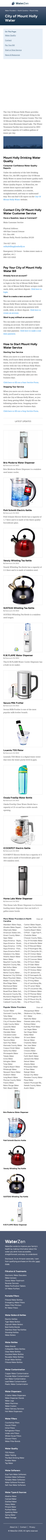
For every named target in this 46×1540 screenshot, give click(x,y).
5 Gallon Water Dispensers (15, 1395)
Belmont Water (9, 970)
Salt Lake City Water (11, 1037)
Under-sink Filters (12, 1433)
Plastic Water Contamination (16, 1384)
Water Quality (10, 35)
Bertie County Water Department (16, 973)
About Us (13, 1527)
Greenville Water (10, 1019)
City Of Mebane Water (33, 991)
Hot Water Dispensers (13, 1411)
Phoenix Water (9, 1029)
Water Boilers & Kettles (15, 1315)
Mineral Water (10, 1507)
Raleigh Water (29, 1072)
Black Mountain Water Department (17, 978)
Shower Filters (11, 1439)
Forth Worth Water (31, 1056)
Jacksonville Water (31, 1059)
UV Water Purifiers (12, 1289)
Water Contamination (15, 1369)
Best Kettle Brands (12, 1327)
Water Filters (11, 1418)
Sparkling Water (11, 1512)
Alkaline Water (11, 1496)
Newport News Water (12, 1072)
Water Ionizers (10, 1278)
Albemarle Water (10, 930)
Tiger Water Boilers (12, 1322)
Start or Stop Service (13, 50)
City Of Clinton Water (32, 954)
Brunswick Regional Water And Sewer (18, 997)
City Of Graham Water (33, 967)
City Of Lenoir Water (32, 986)
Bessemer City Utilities (12, 975)
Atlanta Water (29, 1064)
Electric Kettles (11, 1319)
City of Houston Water (12, 1021)
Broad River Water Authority (14, 991)
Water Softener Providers (15, 1482)
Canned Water (10, 1499)
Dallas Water (29, 1035)
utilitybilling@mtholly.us (14, 246)
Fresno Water (8, 1083)
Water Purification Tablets (15, 1286)
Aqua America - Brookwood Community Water (22, 943)
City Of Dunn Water (32, 962)
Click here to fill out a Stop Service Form (20, 411)
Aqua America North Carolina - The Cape (19, 951)
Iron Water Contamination (15, 1379)
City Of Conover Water (33, 959)
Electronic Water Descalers (15, 1275)
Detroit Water (29, 1061)
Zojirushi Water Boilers (14, 1324)
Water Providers (10, 11)
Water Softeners (12, 1470)
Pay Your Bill (10, 45)
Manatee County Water (33, 1077)
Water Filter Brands (12, 1441)
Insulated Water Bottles (14, 1354)
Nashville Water (30, 1019)
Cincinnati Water (30, 1053)
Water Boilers (10, 1335)
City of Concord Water (33, 957)
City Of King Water (31, 981)
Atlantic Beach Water (11, 957)
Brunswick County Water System (16, 994)
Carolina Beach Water (32, 930)
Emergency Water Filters (15, 1302)
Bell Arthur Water (10, 967)
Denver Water (29, 1040)
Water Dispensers (13, 1391)
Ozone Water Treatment (14, 1281)
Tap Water (9, 1463)
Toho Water (7, 1016)
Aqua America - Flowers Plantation (17, 949)
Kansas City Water (31, 1075)
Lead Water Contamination (15, 1381)
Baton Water (8, 959)
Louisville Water (9, 1027)
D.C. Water (28, 1016)
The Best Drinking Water (14, 1458)
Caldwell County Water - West (15, 1002)
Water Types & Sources (15, 1492)
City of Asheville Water (33, 943)
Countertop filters (12, 1423)
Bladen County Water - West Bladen (17, 981)
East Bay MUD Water (32, 1027)
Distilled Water (11, 1502)
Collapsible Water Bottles (15, 1349)
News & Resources (12, 55)
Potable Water (10, 1460)
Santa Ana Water (10, 1051)
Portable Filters (12, 1296)
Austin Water (29, 1088)
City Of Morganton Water (34, 997)
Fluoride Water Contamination (17, 1376)
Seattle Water (29, 1048)
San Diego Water (30, 1032)
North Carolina (23, 11)
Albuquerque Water (31, 1011)
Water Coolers (10, 1406)
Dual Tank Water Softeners (15, 1474)
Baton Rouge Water (11, 1085)
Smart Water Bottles (13, 1360)
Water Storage (10, 1518)
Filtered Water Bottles (13, 1300)
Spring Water (10, 1515)
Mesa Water (28, 1080)
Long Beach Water (10, 1077)
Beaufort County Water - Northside (17, 962)
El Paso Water (29, 1069)
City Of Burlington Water (34, 949)
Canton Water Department (34, 925)
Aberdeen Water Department (14, 925)
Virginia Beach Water (11, 1067)
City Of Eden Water (31, 965)
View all (37, 919)
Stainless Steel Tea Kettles (15, 1330)
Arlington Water (9, 1061)
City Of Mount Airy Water (34, 999)
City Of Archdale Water (33, 941)
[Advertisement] (23, 84)
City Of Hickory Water (32, 970)
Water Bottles (11, 1342)
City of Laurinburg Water (33, 983)
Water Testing (10, 1455)
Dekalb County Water (32, 1085)
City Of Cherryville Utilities (34, 951)
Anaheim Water (9, 1075)
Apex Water (8, 938)
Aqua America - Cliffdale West (15, 946)
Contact (8, 40)
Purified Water (10, 1510)
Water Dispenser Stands (14, 1398)
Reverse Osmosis (12, 1283)
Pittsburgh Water (10, 1069)
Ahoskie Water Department (14, 927)
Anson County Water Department (16, 935)
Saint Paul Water (9, 1043)
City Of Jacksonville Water (34, 973)
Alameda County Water (12, 1045)
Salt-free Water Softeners (15, 1485)
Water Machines (11, 1403)
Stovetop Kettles (12, 1332)
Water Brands (10, 1346)
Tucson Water (8, 1011)
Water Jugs (9, 1401)
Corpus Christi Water (11, 1048)
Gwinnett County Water (12, 1013)
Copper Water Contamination (17, 1373)
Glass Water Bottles (13, 1352)
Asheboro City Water (11, 954)
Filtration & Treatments (15, 1271)
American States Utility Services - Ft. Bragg (20, 933)
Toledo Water (8, 1056)
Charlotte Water (30, 935)
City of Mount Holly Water (34, 1002)
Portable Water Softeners (15, 1480)
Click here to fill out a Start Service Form (20, 382)
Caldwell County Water (12, 999)
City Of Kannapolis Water (34, 975)
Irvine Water (8, 1059)
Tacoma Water (9, 1040)
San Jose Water (30, 1045)
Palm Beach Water (10, 1088)
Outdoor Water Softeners (15, 1477)
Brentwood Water (10, 986)
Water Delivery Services (14, 1409)
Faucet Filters (10, 1425)
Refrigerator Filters (12, 1431)
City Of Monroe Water (32, 994)
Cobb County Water (11, 1024)
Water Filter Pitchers (13, 1305)
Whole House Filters (13, 1436)
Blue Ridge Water (10, 983)
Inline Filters (10, 1428)
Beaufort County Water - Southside (17, 965)
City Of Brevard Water (32, 946)
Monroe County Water (12, 1080)
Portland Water (30, 1024)
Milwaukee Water (31, 1067)
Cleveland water (9, 1035)
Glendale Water (9, 1032)
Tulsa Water (8, 1064)
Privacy (32, 1527)
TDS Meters (9, 1452)
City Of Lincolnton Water (34, 989)
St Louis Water (29, 1037)
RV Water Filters (11, 1308)
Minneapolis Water (10, 1053)
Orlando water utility (32, 1021)
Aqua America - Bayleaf (12, 941)
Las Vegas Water (30, 1029)
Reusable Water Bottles (14, 1357)
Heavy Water (10, 1504)
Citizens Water (30, 1051)
